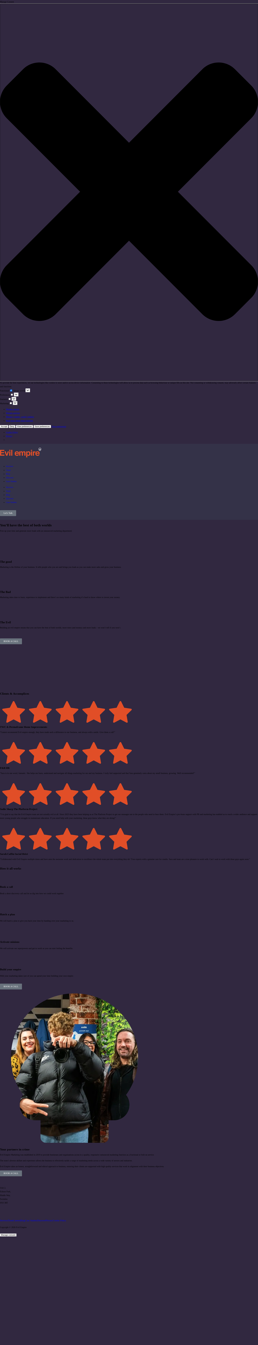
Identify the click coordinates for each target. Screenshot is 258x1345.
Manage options (12, 409)
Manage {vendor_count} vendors (20, 417)
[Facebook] (20, 1210)
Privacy (9, 436)
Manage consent (8, 1235)
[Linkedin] (3, 1210)
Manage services (13, 413)
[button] (129, 192)
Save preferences (42, 426)
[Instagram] (12, 1210)
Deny (12, 426)
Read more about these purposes (19, 421)
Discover (9, 478)
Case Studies (11, 481)
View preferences (24, 426)
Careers (16, 1220)
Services (9, 466)
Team (8, 470)
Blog (8, 474)
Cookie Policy (12, 432)
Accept (4, 426)
